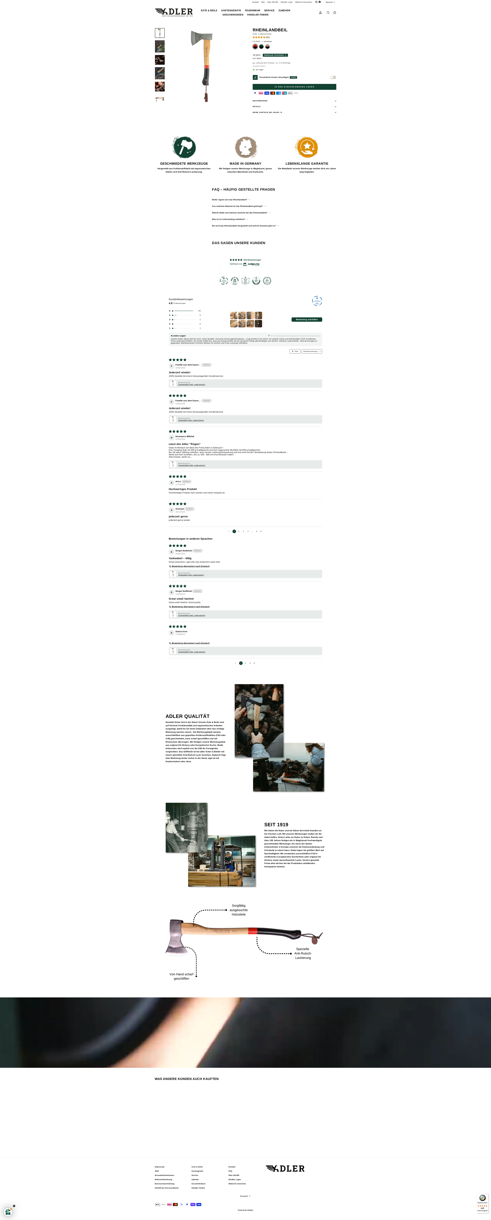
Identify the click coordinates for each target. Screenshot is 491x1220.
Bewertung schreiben (307, 319)
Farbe (262, 41)
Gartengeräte (231, 10)
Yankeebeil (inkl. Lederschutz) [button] (191, 420)
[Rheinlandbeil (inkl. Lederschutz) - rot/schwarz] (173, 1142)
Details (257, 106)
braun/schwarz (267, 46)
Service (269, 10)
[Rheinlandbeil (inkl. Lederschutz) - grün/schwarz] (176, 1142)
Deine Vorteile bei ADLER (266, 112)
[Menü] (486, 1194)
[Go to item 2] (242, 315)
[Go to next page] (262, 531)
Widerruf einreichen (303, 2)
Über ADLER (272, 2)
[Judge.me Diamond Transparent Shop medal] (224, 281)
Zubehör (284, 10)
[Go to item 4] (258, 315)
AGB (157, 1171)
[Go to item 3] (250, 315)
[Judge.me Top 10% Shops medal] (256, 281)
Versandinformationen (164, 1175)
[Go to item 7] (250, 323)
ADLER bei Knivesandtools (167, 1188)
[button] (259, 37)
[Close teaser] (14, 1206)
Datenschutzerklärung (164, 1184)
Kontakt (255, 2)
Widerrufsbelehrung (163, 1179)
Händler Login (287, 2)
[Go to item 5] (234, 323)
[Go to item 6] (242, 323)
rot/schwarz (255, 46)
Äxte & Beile (209, 10)
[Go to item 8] (258, 323)
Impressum (160, 1167)
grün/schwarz (261, 46)
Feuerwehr (252, 10)
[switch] (333, 77)
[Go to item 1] (234, 315)
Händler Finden (257, 14)
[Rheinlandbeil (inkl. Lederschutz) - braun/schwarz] (180, 1142)
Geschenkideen (232, 14)
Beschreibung (260, 101)
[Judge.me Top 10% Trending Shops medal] (267, 281)
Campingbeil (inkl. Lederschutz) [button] (191, 385)
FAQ (263, 2)
